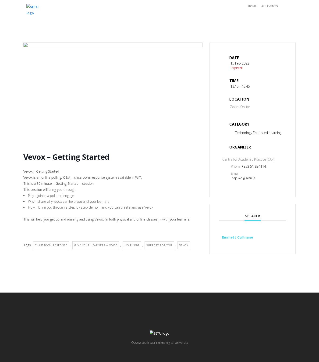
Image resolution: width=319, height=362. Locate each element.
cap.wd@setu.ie (243, 178)
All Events (269, 6)
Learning (131, 245)
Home (252, 6)
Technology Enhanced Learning (258, 132)
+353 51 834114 (253, 166)
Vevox (183, 245)
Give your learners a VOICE (95, 245)
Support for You (159, 245)
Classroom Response (51, 245)
